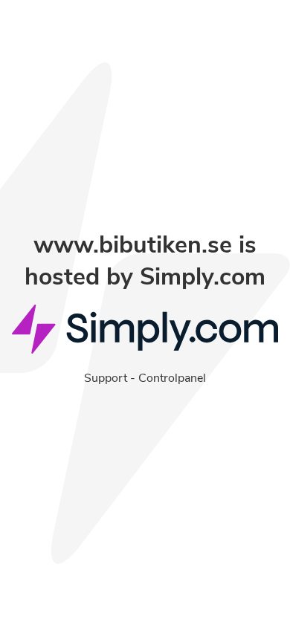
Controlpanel (172, 378)
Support (105, 378)
